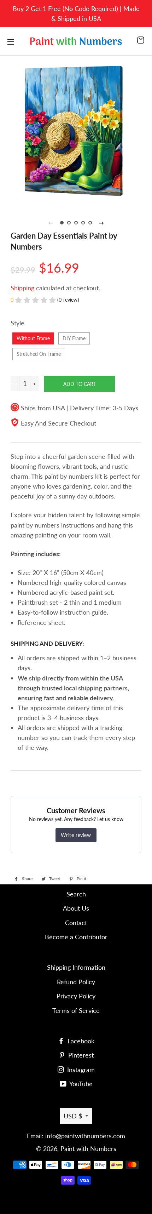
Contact (76, 923)
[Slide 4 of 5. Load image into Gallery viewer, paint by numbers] (83, 222)
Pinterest (80, 1055)
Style (17, 323)
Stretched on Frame (39, 354)
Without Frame (33, 338)
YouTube (80, 1084)
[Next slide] (101, 222)
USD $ (73, 1116)
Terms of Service (76, 1010)
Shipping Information (76, 967)
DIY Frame (74, 338)
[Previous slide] (50, 222)
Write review (76, 835)
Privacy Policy (76, 996)
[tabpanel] (76, 130)
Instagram (80, 1069)
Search (76, 894)
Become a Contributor (76, 937)
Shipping (22, 288)
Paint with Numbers (88, 1148)
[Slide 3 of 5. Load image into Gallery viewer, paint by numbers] (76, 222)
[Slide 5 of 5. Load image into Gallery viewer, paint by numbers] (90, 222)
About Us (76, 908)
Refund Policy (76, 982)
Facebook (80, 1041)
